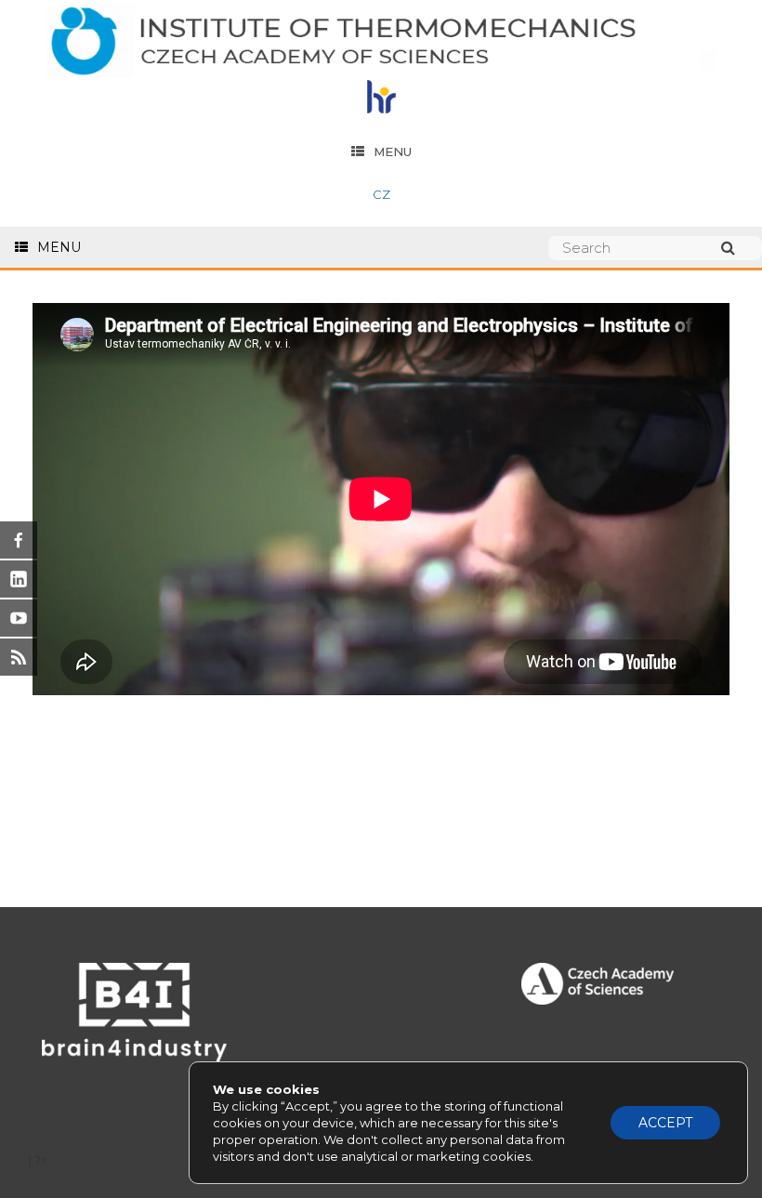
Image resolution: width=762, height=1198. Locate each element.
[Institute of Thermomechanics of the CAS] (381, 42)
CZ (381, 194)
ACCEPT (665, 1122)
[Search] (737, 247)
